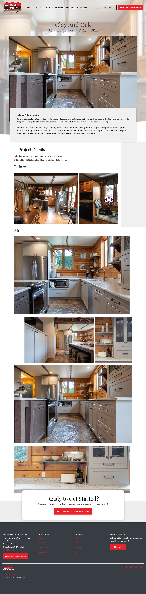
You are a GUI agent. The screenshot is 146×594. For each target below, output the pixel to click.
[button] (127, 567)
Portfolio (59, 7)
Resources (71, 7)
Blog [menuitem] (76, 552)
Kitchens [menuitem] (42, 538)
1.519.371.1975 (11, 550)
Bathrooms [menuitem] (42, 543)
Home (28, 7)
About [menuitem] (76, 538)
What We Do (45, 7)
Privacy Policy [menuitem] (7, 574)
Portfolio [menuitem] (77, 543)
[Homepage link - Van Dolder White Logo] (8, 570)
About (35, 7)
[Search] (96, 8)
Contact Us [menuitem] (16, 574)
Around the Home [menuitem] (44, 552)
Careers (83, 7)
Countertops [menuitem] (43, 547)
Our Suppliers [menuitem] (79, 547)
